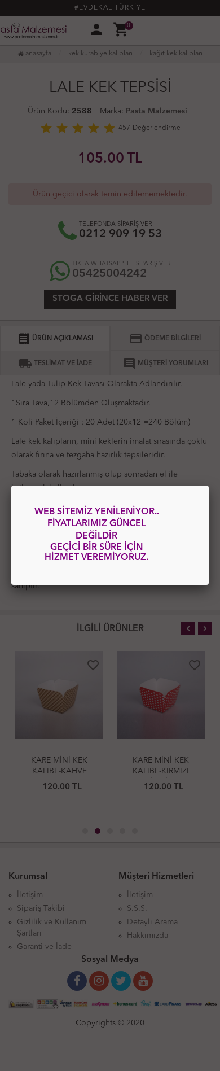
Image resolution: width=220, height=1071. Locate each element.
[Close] (209, 485)
